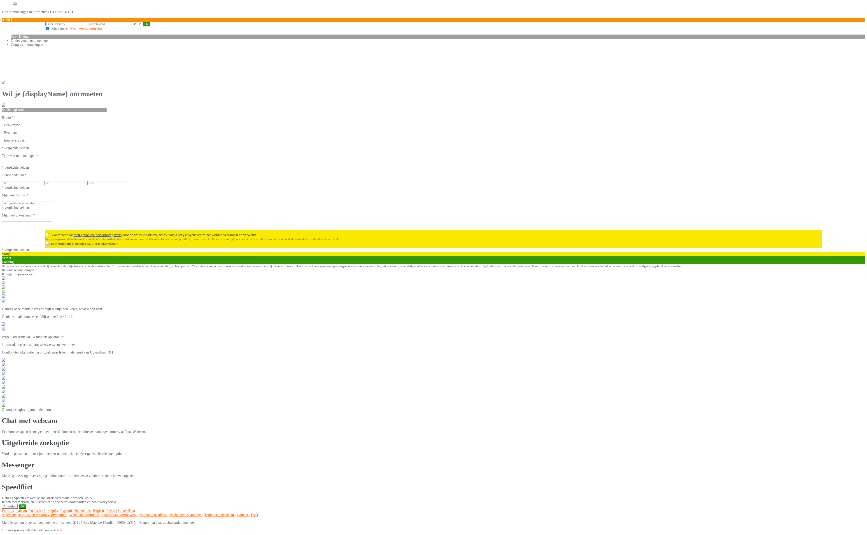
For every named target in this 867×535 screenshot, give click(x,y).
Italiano (21, 511)
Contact (243, 515)
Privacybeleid (108, 243)
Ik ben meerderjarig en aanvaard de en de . (84, 243)
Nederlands (82, 511)
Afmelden (10, 506)
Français (8, 511)
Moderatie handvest (153, 515)
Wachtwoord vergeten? (85, 28)
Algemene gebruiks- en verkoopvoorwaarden (34, 515)
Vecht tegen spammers (186, 515)
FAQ (254, 515)
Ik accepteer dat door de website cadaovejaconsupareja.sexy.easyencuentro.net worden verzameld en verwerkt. (153, 235)
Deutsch (35, 511)
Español (66, 511)
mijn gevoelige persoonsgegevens (97, 235)
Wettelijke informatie (84, 515)
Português (51, 511)
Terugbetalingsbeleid (219, 515)
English (98, 511)
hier (59, 530)
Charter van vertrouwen (119, 515)
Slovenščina (126, 511)
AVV (91, 243)
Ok (22, 506)
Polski (110, 511)
